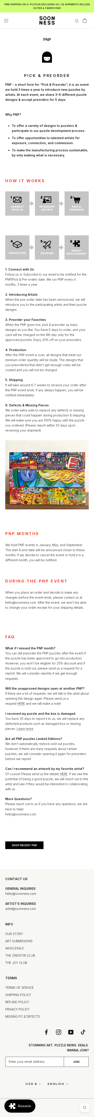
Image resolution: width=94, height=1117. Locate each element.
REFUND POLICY (17, 1002)
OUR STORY (14, 934)
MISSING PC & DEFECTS (22, 1016)
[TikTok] (83, 1032)
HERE (21, 703)
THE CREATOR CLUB (20, 955)
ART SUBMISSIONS (19, 941)
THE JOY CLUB (16, 963)
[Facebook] (46, 1032)
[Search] (77, 21)
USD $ (31, 1084)
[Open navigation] (6, 20)
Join (76, 1061)
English (56, 1084)
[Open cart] (85, 20)
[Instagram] (58, 1032)
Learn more (25, 729)
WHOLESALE (14, 948)
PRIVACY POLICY (17, 1009)
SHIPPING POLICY (18, 995)
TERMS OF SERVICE (19, 987)
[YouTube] (70, 1032)
